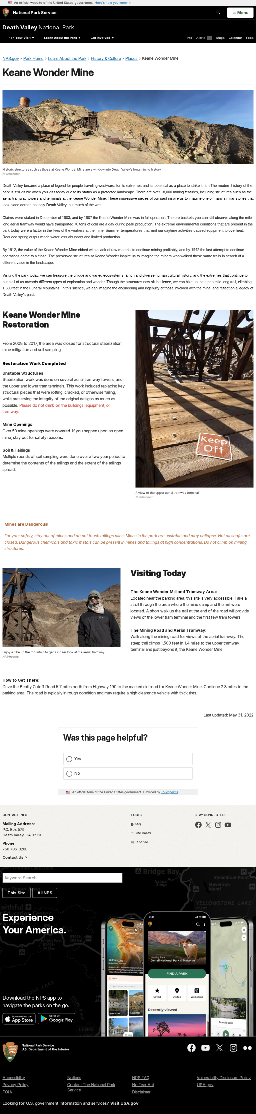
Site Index (142, 833)
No (77, 773)
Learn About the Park (60, 38)
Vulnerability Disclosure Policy (224, 1077)
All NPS (45, 892)
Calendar (235, 38)
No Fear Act (143, 1084)
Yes (77, 758)
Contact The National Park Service (91, 1087)
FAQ (137, 824)
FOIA (7, 1091)
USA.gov (205, 1084)
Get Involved (100, 38)
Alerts (203, 38)
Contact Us (13, 857)
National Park (38, 27)
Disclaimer (141, 1091)
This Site (17, 892)
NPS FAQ (141, 1077)
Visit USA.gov (124, 1103)
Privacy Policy (15, 1084)
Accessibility (13, 1077)
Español (141, 842)
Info (189, 38)
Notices (74, 1077)
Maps (220, 38)
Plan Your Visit (19, 38)
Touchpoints (169, 791)
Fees (250, 38)
